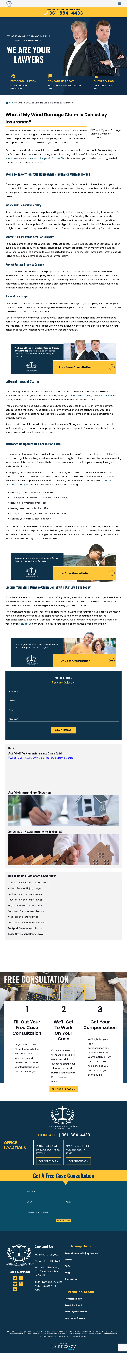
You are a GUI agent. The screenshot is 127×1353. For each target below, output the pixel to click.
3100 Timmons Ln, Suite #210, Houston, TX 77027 (48, 1286)
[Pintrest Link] (15, 1289)
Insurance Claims (75, 1318)
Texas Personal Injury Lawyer (81, 1253)
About (68, 1259)
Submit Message (64, 730)
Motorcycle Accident (77, 1311)
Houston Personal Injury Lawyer (25, 899)
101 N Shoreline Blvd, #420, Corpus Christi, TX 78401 (47, 1271)
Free (75, 367)
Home (7, 103)
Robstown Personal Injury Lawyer (26, 911)
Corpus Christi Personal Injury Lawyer (28, 882)
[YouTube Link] (15, 1284)
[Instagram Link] (15, 1279)
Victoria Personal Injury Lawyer (24, 888)
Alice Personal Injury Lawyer (23, 916)
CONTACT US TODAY (61, 81)
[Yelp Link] (21, 1284)
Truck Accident (73, 1305)
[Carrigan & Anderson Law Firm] (9, 3)
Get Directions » (48, 1161)
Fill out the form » (63, 1089)
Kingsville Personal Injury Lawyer (25, 905)
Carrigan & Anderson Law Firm (67, 1336)
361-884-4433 (66, 13)
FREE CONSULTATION (23, 81)
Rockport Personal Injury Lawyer (25, 928)
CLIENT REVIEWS (104, 81)
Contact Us (71, 1279)
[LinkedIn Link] (21, 1279)
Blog (67, 1272)
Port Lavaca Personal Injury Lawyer (27, 922)
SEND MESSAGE (63, 1220)
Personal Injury (73, 1298)
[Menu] (119, 3)
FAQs (13, 102)
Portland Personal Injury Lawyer (25, 894)
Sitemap (83, 1336)
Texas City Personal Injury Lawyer (26, 933)
